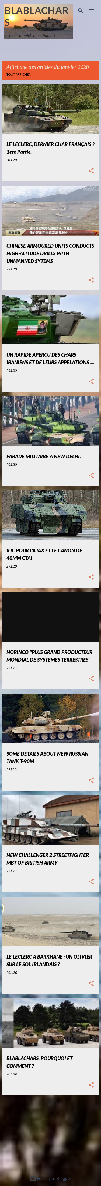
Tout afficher (18, 74)
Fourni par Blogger (53, 1178)
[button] (91, 171)
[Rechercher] (80, 10)
